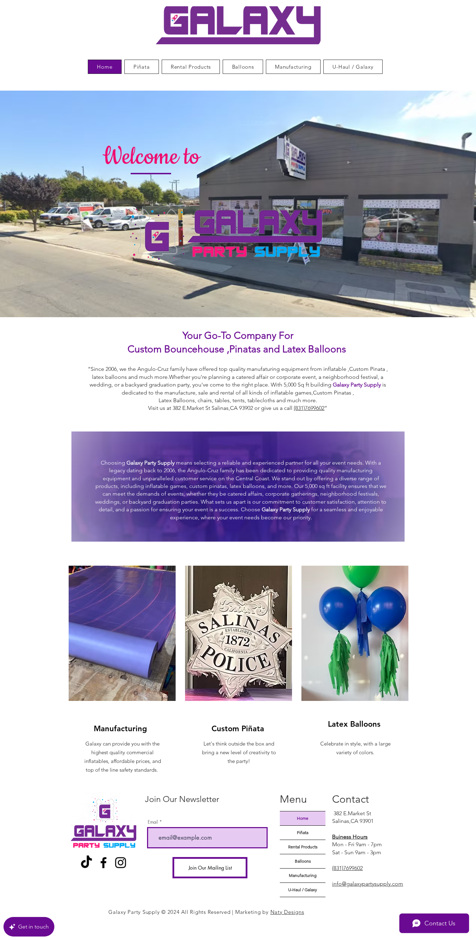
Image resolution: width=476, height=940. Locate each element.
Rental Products (302, 846)
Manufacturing (302, 875)
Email (153, 822)
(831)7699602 (309, 408)
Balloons (303, 861)
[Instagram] (120, 862)
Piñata (302, 832)
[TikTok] (86, 862)
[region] (121, 672)
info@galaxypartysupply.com (367, 883)
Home (302, 818)
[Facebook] (103, 862)
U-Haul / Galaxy (302, 889)
